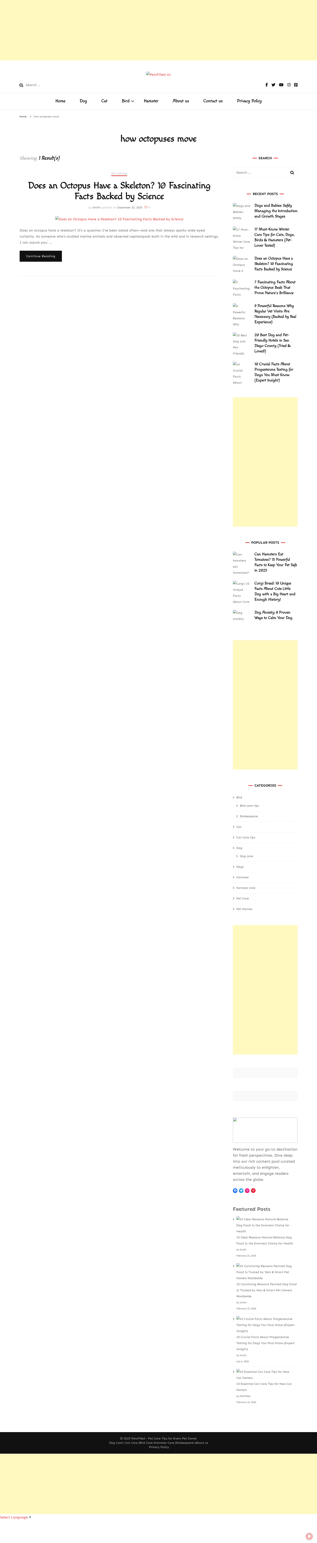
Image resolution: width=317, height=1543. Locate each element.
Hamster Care (164, 1443)
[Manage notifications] (309, 1536)
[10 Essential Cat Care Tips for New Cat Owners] (265, 1375)
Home (60, 101)
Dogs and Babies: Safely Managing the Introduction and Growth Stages (276, 211)
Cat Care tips (245, 837)
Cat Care (131, 1443)
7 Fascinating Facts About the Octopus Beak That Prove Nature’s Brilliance (275, 287)
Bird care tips (249, 806)
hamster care (245, 888)
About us (181, 101)
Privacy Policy (249, 101)
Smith (96, 207)
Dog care (246, 856)
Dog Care (116, 1443)
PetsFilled (138, 1438)
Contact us (213, 101)
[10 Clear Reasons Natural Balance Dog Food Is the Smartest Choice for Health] (265, 1225)
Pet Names (119, 173)
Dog (83, 101)
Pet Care (242, 898)
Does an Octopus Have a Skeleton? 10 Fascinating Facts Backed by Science (119, 191)
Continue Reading (40, 256)
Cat (104, 101)
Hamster (151, 101)
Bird (126, 101)
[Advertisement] (129, 30)
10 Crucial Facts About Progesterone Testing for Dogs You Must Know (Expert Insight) (265, 1343)
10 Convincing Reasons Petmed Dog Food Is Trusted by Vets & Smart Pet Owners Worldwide (266, 1290)
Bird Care (146, 1443)
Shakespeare (249, 816)
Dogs (240, 867)
